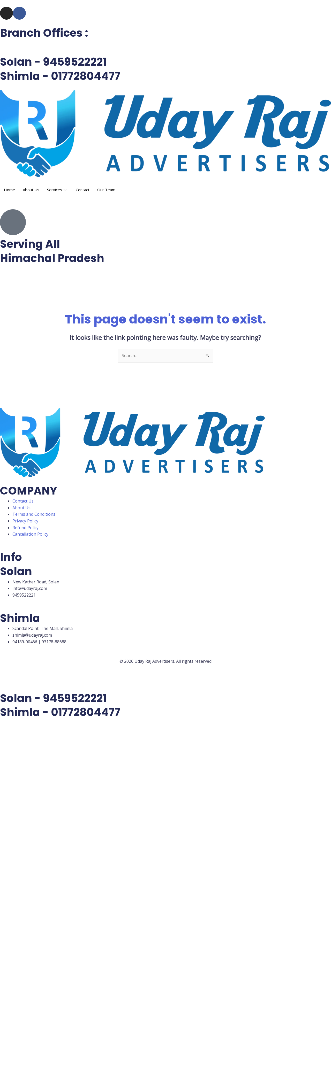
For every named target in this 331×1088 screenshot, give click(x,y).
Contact (82, 189)
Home (9, 189)
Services (54, 189)
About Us (31, 189)
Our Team (106, 189)
